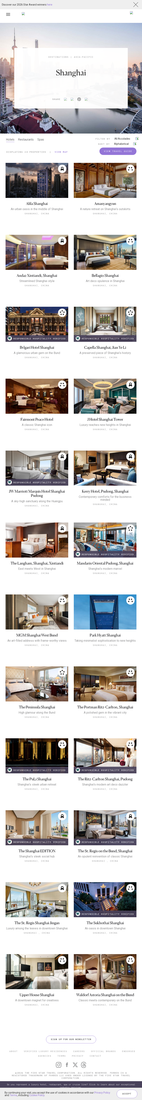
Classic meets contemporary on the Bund (105, 1000)
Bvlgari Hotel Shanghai (37, 347)
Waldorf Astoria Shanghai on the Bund (105, 995)
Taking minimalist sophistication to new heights (105, 640)
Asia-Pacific (84, 57)
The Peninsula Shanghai (37, 707)
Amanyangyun (105, 204)
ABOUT (13, 1051)
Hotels (10, 139)
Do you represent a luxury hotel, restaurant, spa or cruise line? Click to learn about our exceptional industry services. (71, 1086)
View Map (61, 152)
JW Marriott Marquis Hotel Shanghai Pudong (37, 493)
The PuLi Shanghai (37, 779)
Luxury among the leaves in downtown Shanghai (37, 928)
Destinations (58, 57)
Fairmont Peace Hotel (37, 419)
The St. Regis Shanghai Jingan (37, 923)
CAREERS (79, 1051)
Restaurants (26, 139)
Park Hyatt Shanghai (105, 635)
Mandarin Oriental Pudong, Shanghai (105, 563)
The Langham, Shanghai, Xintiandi (37, 563)
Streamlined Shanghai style (37, 281)
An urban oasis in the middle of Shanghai (37, 209)
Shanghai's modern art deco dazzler (105, 784)
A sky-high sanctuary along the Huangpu (37, 501)
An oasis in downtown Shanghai (105, 928)
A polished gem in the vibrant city (105, 712)
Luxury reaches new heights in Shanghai (105, 424)
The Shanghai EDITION (36, 851)
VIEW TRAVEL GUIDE (118, 151)
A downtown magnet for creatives (37, 1000)
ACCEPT (127, 1094)
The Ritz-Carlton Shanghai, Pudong (105, 779)
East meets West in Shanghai (37, 568)
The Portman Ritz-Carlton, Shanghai (105, 707)
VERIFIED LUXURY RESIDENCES (45, 1051)
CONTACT (95, 1055)
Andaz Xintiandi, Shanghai (37, 276)
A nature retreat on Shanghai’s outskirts (105, 209)
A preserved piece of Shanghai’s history (105, 353)
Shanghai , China (105, 860)
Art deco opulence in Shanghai (105, 281)
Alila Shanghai (37, 204)
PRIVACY (78, 1055)
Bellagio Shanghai (105, 276)
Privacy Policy (102, 1092)
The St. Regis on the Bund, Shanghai (105, 851)
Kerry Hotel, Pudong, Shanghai (105, 491)
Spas (40, 139)
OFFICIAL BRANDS (103, 1051)
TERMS (62, 1055)
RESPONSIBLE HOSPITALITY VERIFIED (39, 338)
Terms (13, 1095)
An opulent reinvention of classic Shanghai (105, 856)
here (49, 4)
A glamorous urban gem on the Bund (37, 353)
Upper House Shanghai (37, 995)
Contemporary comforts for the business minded (105, 498)
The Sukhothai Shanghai (105, 923)
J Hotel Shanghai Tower (105, 419)
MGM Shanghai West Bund (37, 635)
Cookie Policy (36, 1095)
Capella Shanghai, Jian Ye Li (105, 347)
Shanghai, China (37, 213)
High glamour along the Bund (36, 712)
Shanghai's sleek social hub (37, 856)
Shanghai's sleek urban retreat (37, 784)
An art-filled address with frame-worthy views (37, 640)
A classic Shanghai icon (37, 424)
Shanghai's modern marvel (105, 568)
